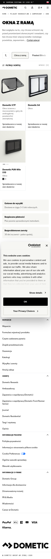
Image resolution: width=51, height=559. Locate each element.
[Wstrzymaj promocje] (4, 2)
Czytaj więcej (33, 40)
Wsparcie (6, 320)
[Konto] (32, 8)
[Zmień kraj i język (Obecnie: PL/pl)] (47, 2)
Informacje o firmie (11, 472)
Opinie (5, 428)
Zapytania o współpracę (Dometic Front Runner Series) (23, 402)
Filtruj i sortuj (13, 65)
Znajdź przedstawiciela (12, 345)
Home (4, 14)
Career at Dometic (19, 509)
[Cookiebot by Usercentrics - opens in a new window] (30, 245)
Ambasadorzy (8, 388)
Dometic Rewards (10, 382)
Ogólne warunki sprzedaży (14, 460)
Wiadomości (17, 503)
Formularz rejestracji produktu (16, 332)
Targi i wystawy (9, 422)
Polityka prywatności (11, 441)
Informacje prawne (12, 435)
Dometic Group (18, 478)
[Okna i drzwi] (5, 55)
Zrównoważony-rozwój (12, 491)
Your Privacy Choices (24, 311)
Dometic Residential (20, 416)
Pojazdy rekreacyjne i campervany (26, 14)
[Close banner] (47, 246)
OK (25, 301)
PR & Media (16, 497)
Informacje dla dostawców (14, 485)
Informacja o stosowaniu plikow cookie (20, 447)
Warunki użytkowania (11, 466)
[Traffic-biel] (5, 179)
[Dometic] (9, 8)
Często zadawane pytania (13, 338)
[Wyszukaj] (25, 8)
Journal (5, 410)
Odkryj (5, 376)
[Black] (3, 179)
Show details (35, 292)
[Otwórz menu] (47, 8)
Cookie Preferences (11, 453)
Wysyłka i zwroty (9, 363)
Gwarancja (7, 351)
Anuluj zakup (8, 369)
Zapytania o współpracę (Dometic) (17, 394)
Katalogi (15, 357)
